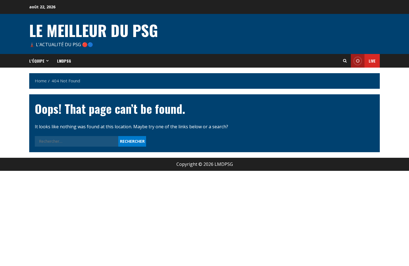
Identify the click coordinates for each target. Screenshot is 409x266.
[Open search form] (345, 60)
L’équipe (37, 61)
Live (372, 61)
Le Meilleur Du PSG (93, 30)
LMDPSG (64, 61)
